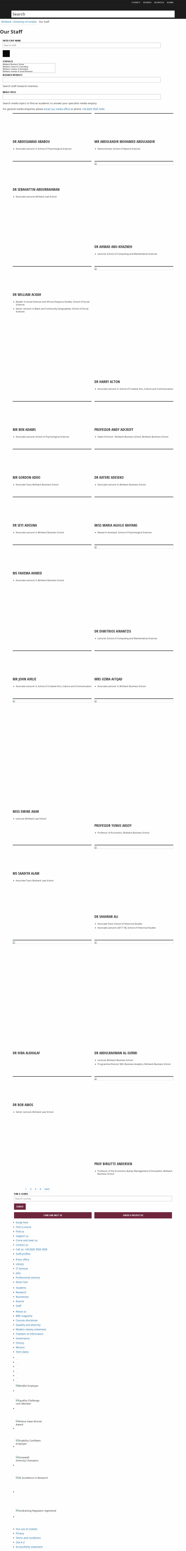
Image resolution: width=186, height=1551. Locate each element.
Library (20, 1264)
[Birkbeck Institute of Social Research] (29, 71)
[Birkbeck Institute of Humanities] (29, 69)
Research (21, 1292)
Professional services (28, 1277)
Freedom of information (29, 1333)
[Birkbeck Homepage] (23, 11)
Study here (22, 1222)
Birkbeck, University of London (19, 21)
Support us (22, 1236)
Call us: (31, 1249)
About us (21, 1311)
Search (19, 1206)
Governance (23, 1338)
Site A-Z (20, 1542)
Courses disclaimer (27, 1320)
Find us (20, 1231)
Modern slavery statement (31, 1329)
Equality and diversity (28, 1324)
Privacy (20, 1533)
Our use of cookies (26, 1529)
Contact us (22, 1244)
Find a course (23, 1227)
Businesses (22, 1296)
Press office (22, 1259)
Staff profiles (23, 1253)
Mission (20, 1347)
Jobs (18, 1273)
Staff (18, 1305)
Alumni (20, 1301)
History (20, 1342)
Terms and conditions (28, 1537)
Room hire (22, 1282)
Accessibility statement (29, 1546)
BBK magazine (24, 1315)
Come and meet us (27, 1240)
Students (21, 1287)
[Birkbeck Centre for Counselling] (29, 67)
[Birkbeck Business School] (29, 64)
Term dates (22, 1351)
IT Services (22, 1268)
